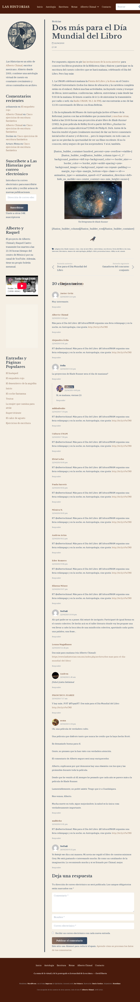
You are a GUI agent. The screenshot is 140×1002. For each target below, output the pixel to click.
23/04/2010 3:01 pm (60, 824)
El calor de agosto (15, 418)
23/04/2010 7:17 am (59, 698)
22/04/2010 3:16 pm (68, 369)
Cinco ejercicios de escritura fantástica (19, 117)
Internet (55, 251)
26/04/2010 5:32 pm (68, 849)
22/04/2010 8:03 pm (60, 513)
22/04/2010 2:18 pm (60, 318)
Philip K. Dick (92, 251)
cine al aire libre (86, 249)
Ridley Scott (115, 251)
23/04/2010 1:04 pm (68, 724)
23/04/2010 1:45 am (68, 677)
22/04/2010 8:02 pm (60, 488)
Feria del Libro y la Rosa (121, 249)
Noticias (56, 21)
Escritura (61, 965)
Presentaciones (103, 251)
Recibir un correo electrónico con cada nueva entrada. (83, 933)
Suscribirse (17, 207)
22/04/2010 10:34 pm (68, 614)
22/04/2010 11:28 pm (60, 648)
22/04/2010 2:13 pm (68, 297)
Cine (77, 249)
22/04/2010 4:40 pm (72, 390)
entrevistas (98, 249)
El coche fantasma (16, 393)
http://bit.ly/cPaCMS (98, 327)
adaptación (59, 249)
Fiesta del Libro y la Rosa (101, 81)
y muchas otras (120, 116)
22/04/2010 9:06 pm (60, 564)
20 (55, 47)
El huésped (12, 373)
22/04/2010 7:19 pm (60, 412)
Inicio (9, 388)
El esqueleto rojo (15, 378)
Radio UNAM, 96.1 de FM (87, 100)
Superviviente (13, 412)
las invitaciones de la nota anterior (101, 61)
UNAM (122, 251)
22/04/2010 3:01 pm (60, 343)
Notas (72, 965)
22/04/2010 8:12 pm (60, 538)
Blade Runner (69, 249)
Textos (9, 398)
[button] (98, 6)
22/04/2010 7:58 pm (60, 437)
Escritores (107, 249)
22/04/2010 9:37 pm (60, 589)
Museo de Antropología (77, 251)
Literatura (63, 251)
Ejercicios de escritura (18, 423)
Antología (49, 965)
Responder (56, 307)
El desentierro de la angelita (21, 383)
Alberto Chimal (14, 65)
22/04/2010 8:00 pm (60, 462)
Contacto (99, 965)
